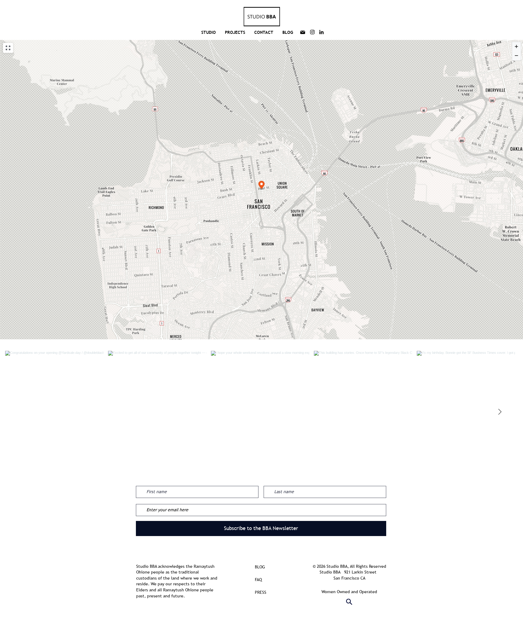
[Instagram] (312, 32)
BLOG (260, 567)
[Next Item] (499, 411)
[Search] (349, 602)
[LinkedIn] (321, 32)
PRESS (260, 592)
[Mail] (303, 32)
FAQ (258, 579)
